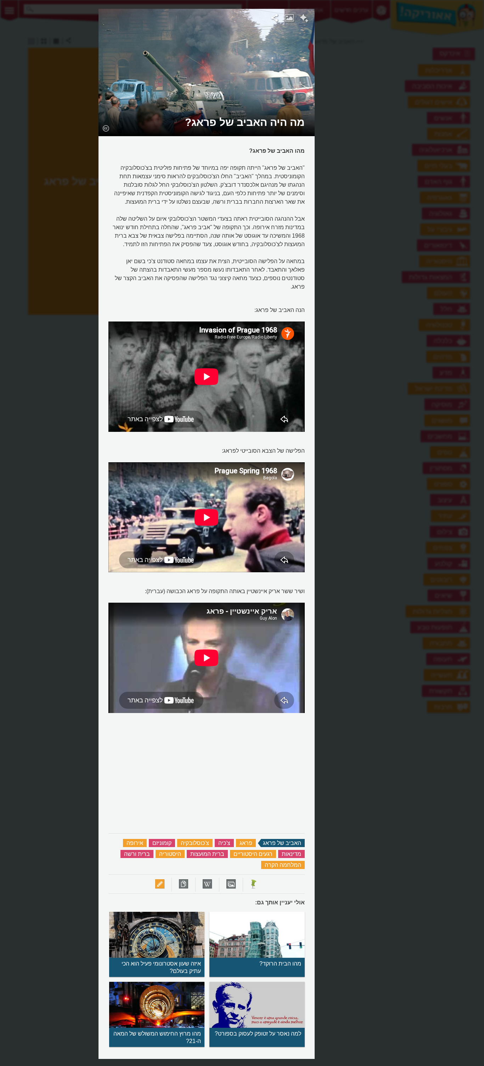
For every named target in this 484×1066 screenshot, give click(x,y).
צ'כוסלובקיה (195, 843)
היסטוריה (170, 854)
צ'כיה (224, 843)
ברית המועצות (207, 854)
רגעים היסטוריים (252, 854)
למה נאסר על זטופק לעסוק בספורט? (258, 1034)
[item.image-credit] (105, 128)
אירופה (134, 843)
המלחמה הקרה (283, 865)
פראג (246, 843)
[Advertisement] (402, 115)
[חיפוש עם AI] (304, 19)
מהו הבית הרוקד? (280, 964)
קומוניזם (161, 843)
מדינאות (291, 854)
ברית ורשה (137, 854)
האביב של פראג (282, 843)
